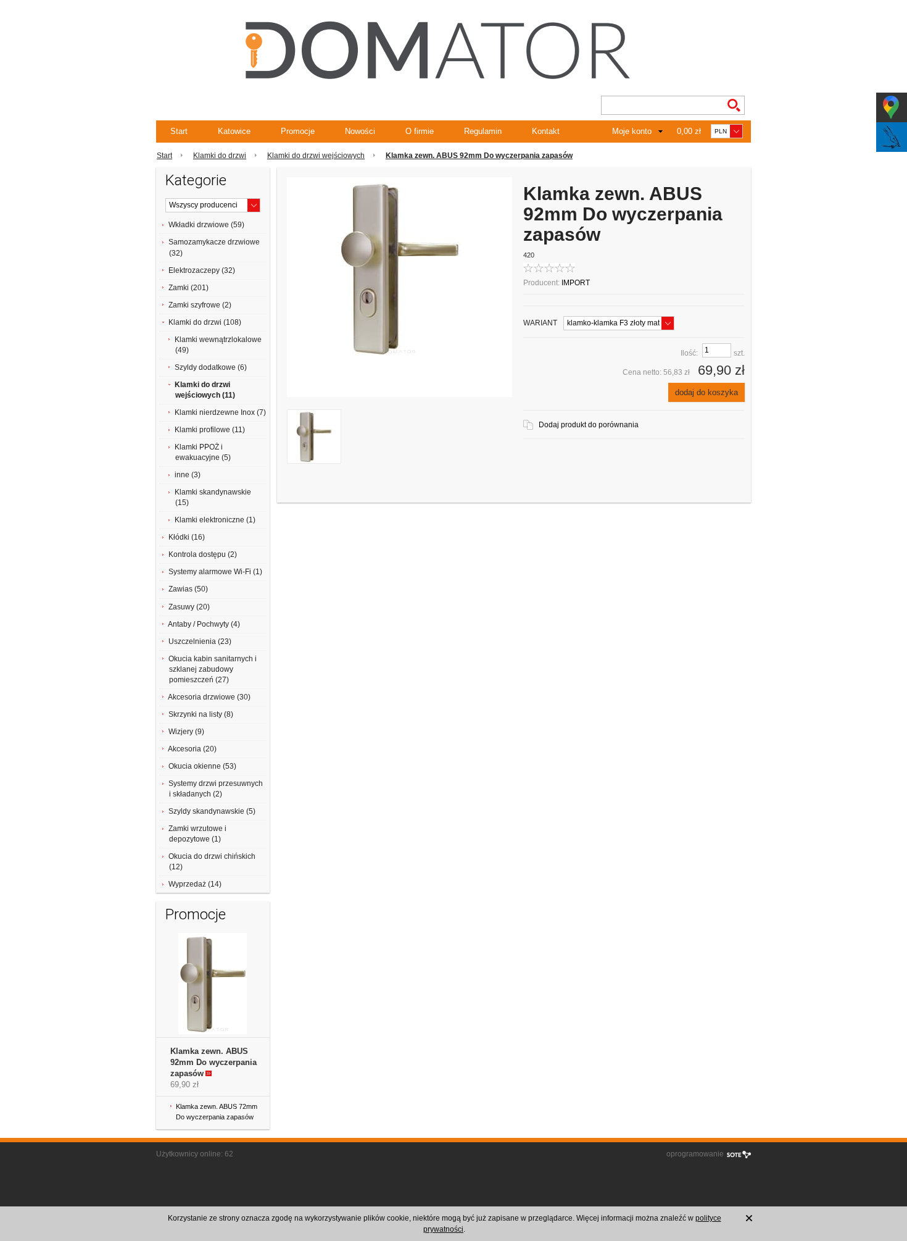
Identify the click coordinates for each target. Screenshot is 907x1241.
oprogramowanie (695, 1154)
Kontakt (546, 131)
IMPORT (575, 282)
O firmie (419, 131)
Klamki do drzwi (219, 155)
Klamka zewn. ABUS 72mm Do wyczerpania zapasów (216, 1112)
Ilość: (689, 353)
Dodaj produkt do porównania (589, 424)
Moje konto (632, 131)
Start (179, 131)
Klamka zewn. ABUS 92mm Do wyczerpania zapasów (213, 1062)
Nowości (360, 131)
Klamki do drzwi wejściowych (316, 155)
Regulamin (483, 131)
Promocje (298, 131)
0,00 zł (689, 131)
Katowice (234, 131)
